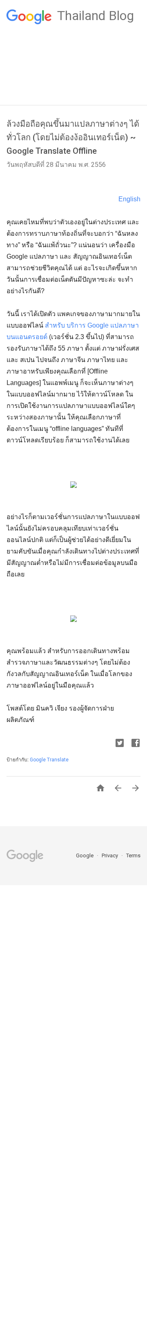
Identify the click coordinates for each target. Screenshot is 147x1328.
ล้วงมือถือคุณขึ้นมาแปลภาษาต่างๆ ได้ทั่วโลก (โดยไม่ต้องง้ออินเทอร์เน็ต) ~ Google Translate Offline (73, 137)
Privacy (110, 855)
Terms (133, 855)
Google (85, 855)
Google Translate (49, 760)
